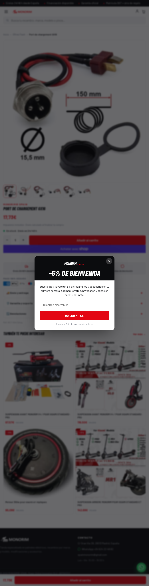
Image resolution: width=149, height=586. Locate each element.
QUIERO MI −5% (74, 315)
